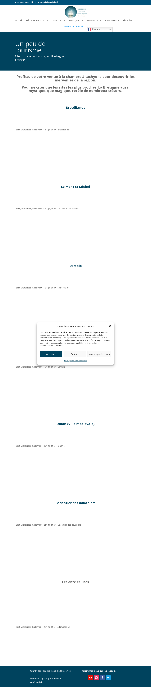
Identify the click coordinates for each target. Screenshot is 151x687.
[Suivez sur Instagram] (96, 677)
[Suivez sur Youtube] (90, 677)
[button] (109, 326)
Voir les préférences (99, 354)
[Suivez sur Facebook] (102, 677)
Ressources (110, 20)
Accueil (18, 20)
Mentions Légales (38, 678)
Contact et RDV (72, 27)
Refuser (75, 354)
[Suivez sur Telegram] (108, 677)
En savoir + (92, 20)
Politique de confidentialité (75, 360)
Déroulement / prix (36, 20)
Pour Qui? (57, 20)
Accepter (50, 354)
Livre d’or (128, 20)
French (95, 29)
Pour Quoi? (74, 20)
